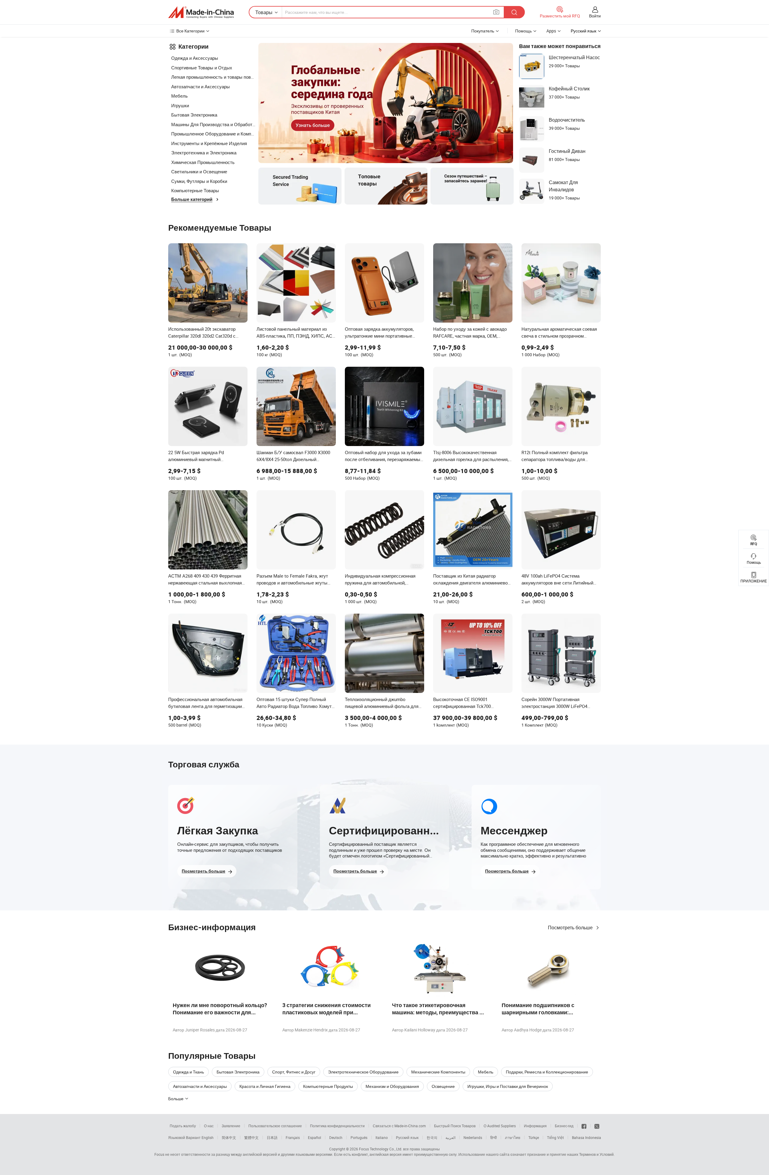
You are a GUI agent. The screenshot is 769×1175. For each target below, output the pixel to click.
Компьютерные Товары (195, 190)
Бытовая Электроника (194, 115)
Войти (595, 16)
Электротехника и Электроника (203, 153)
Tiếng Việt (555, 1137)
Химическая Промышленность (203, 162)
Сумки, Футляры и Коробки (199, 181)
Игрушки (180, 105)
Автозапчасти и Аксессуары (200, 86)
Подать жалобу (183, 1125)
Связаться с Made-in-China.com (399, 1125)
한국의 (432, 1137)
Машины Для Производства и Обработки (213, 124)
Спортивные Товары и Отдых (201, 68)
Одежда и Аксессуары (194, 58)
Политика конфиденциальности (337, 1125)
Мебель (179, 96)
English (208, 1137)
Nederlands (473, 1137)
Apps (551, 31)
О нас (209, 1125)
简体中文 (229, 1137)
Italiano (381, 1137)
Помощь (523, 31)
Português (359, 1137)
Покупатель (482, 31)
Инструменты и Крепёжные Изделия (209, 143)
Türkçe (533, 1137)
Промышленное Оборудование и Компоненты (213, 134)
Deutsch (335, 1137)
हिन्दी (493, 1137)
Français (293, 1137)
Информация (535, 1125)
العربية (450, 1137)
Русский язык (407, 1137)
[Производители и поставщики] (201, 12)
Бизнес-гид (564, 1125)
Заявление (231, 1125)
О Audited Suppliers (500, 1125)
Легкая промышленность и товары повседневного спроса (213, 77)
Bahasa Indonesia (586, 1137)
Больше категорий (191, 199)
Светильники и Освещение (199, 172)
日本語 (272, 1137)
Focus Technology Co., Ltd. (380, 1148)
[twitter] (596, 1125)
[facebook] (584, 1125)
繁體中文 (251, 1137)
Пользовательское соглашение (275, 1125)
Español (314, 1137)
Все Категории (190, 31)
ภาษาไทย (512, 1137)
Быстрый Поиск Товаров (455, 1125)
